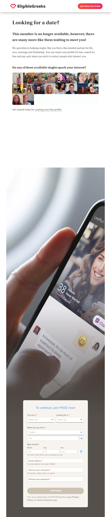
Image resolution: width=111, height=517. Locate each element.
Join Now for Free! (90, 6)
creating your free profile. (48, 109)
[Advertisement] (55, 141)
